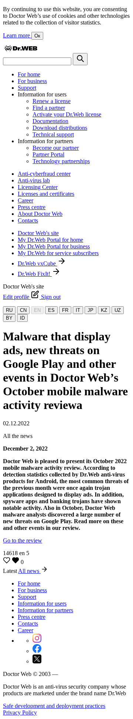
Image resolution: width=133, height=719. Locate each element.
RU (9, 310)
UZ (118, 310)
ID (22, 318)
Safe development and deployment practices (54, 706)
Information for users (42, 603)
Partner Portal (48, 154)
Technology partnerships (61, 161)
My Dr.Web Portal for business (54, 246)
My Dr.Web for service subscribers (58, 253)
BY (9, 318)
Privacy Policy (20, 712)
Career (25, 200)
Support (27, 88)
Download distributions (60, 128)
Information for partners (45, 610)
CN (23, 310)
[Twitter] (37, 661)
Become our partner (56, 148)
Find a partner (49, 108)
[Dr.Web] (20, 49)
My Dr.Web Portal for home (50, 240)
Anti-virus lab (34, 180)
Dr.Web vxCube (37, 263)
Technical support (53, 134)
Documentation (50, 121)
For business (32, 81)
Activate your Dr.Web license (67, 114)
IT (78, 310)
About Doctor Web (40, 214)
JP (90, 310)
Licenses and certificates (46, 194)
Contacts (28, 220)
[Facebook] (37, 651)
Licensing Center (38, 187)
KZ (104, 310)
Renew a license (52, 101)
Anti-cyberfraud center (44, 174)
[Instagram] (37, 640)
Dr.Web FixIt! (35, 274)
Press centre (31, 207)
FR (65, 310)
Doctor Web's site (38, 233)
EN (37, 310)
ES (51, 310)
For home (29, 74)
